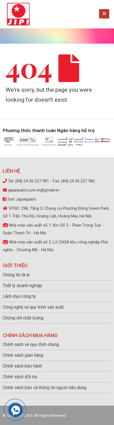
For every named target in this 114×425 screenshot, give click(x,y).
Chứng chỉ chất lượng (23, 318)
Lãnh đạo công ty (19, 296)
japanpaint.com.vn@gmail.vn (33, 190)
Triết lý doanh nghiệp (22, 285)
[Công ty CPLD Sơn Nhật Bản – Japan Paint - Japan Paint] (18, 14)
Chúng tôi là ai (16, 274)
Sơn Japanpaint (21, 199)
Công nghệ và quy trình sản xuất (33, 307)
